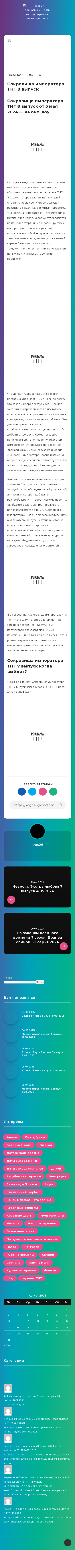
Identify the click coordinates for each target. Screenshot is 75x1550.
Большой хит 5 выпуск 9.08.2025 (43, 1015)
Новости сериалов (42, 1223)
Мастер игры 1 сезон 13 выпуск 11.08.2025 (42, 1035)
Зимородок (58, 1176)
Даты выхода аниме (22, 1160)
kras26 (38, 845)
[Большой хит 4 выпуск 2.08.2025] (11, 1072)
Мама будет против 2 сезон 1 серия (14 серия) (32, 1398)
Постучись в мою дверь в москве (32, 1239)
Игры (49, 1184)
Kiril (6, 1396)
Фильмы (50, 1270)
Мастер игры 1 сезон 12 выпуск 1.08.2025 (42, 1090)
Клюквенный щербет (23, 1192)
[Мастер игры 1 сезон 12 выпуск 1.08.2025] (11, 1090)
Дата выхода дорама (23, 1153)
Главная (46, 1145)
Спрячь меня (39, 1262)
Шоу (10, 1278)
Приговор (31, 1247)
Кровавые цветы (19, 1215)
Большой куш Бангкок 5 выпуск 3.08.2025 (42, 1054)
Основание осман (20, 1231)
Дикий (56, 1168)
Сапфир (48, 1254)
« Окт (7, 1345)
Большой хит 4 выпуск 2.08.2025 (43, 1070)
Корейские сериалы (22, 1207)
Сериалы (14, 1262)
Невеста (13, 1223)
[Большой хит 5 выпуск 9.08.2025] (11, 1017)
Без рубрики (35, 1137)
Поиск (8, 978)
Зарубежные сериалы (24, 1176)
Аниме (12, 1137)
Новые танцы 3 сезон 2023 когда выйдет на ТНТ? (36, 1421)
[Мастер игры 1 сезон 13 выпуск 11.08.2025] (11, 1035)
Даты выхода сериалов (25, 1168)
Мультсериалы (52, 1215)
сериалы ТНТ (32, 1278)
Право (11, 1247)
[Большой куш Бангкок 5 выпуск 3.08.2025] (11, 1053)
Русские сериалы (20, 1254)
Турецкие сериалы (21, 1270)
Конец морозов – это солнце (29, 1200)
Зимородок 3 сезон (22, 1184)
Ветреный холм (19, 1145)
